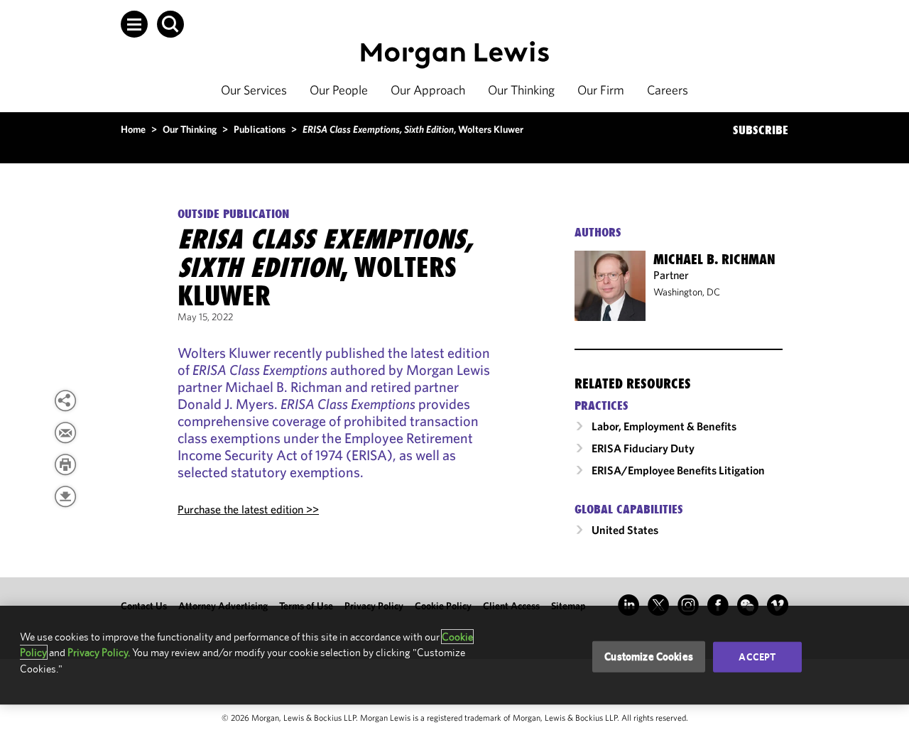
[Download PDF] (65, 496)
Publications (259, 129)
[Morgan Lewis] (455, 55)
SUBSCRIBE (760, 130)
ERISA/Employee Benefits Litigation (678, 470)
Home (133, 129)
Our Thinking (521, 90)
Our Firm (600, 90)
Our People (339, 90)
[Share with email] (65, 432)
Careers (667, 90)
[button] (134, 24)
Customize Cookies (648, 656)
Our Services (254, 90)
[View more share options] (65, 400)
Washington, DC (686, 291)
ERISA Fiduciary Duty (643, 448)
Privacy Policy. (98, 652)
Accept (757, 656)
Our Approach (428, 90)
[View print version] (65, 464)
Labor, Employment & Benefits (664, 426)
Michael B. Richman (714, 259)
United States (625, 530)
